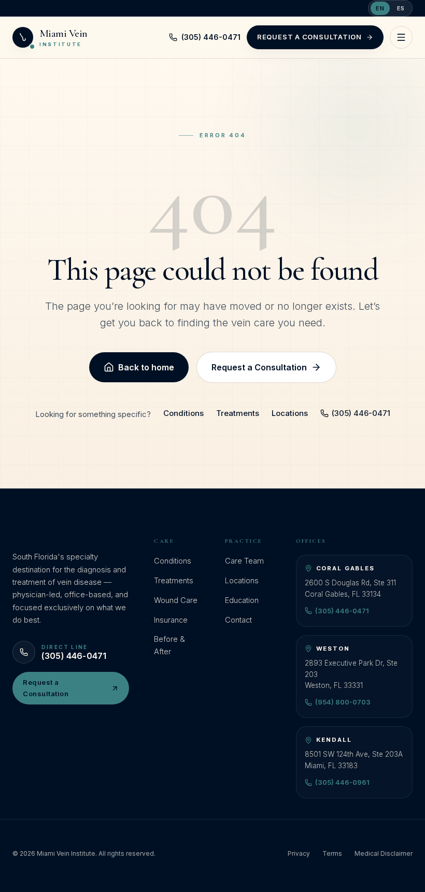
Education (242, 600)
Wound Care (175, 600)
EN (380, 8)
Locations (290, 413)
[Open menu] (401, 37)
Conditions (183, 413)
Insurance (171, 619)
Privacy (299, 853)
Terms (332, 853)
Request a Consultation (309, 37)
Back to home (146, 367)
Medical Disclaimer (384, 853)
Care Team (244, 560)
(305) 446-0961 (342, 782)
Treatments (237, 413)
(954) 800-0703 (343, 702)
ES (401, 8)
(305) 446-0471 (210, 37)
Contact (238, 619)
